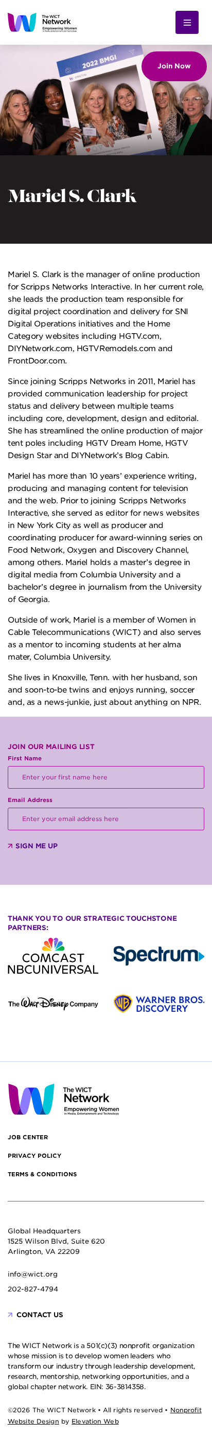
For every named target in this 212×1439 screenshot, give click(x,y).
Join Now (174, 66)
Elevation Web (95, 1421)
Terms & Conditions (42, 1174)
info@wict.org (33, 1274)
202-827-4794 (33, 1289)
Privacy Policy (34, 1155)
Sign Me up (36, 846)
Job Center (28, 1137)
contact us (39, 1315)
